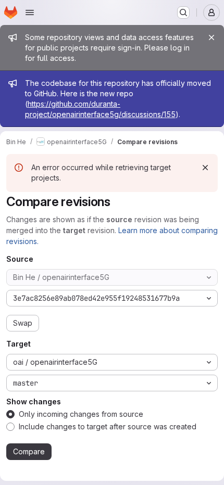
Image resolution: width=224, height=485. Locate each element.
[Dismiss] (205, 167)
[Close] (211, 37)
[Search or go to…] (183, 12)
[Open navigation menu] (29, 12)
